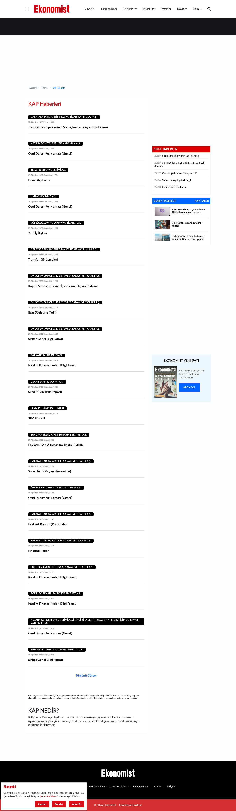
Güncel (88, 9)
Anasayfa (33, 88)
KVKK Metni (141, 786)
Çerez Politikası (95, 786)
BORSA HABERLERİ (165, 201)
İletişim (170, 786)
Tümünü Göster (86, 675)
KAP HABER (202, 201)
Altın (196, 9)
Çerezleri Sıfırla (119, 786)
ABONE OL (189, 387)
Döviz (180, 9)
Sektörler (128, 9)
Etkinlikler (149, 9)
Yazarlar (166, 9)
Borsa (45, 88)
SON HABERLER (165, 149)
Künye (157, 786)
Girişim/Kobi (109, 9)
